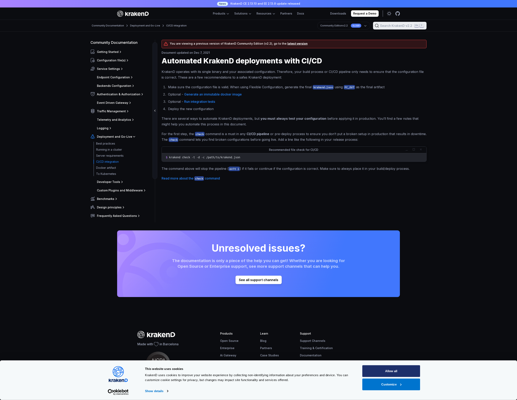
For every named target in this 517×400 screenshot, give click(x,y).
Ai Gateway (228, 355)
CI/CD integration (176, 25)
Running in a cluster (109, 149)
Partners (286, 13)
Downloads (338, 13)
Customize (389, 384)
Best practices (105, 143)
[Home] (133, 13)
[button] (121, 51)
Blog (263, 340)
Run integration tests (199, 102)
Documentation (311, 355)
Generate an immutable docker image (213, 94)
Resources (264, 13)
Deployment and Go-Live (145, 25)
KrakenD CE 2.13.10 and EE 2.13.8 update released (259, 3)
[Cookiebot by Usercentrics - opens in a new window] (118, 392)
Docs (300, 13)
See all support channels (258, 280)
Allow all (391, 371)
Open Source (229, 340)
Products (219, 13)
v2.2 (340, 25)
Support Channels (312, 340)
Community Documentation (108, 25)
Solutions (241, 13)
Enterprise (227, 348)
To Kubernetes (106, 173)
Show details (154, 391)
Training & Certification (316, 348)
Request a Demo (364, 13)
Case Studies (269, 355)
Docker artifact (106, 167)
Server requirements (110, 155)
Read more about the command (191, 178)
